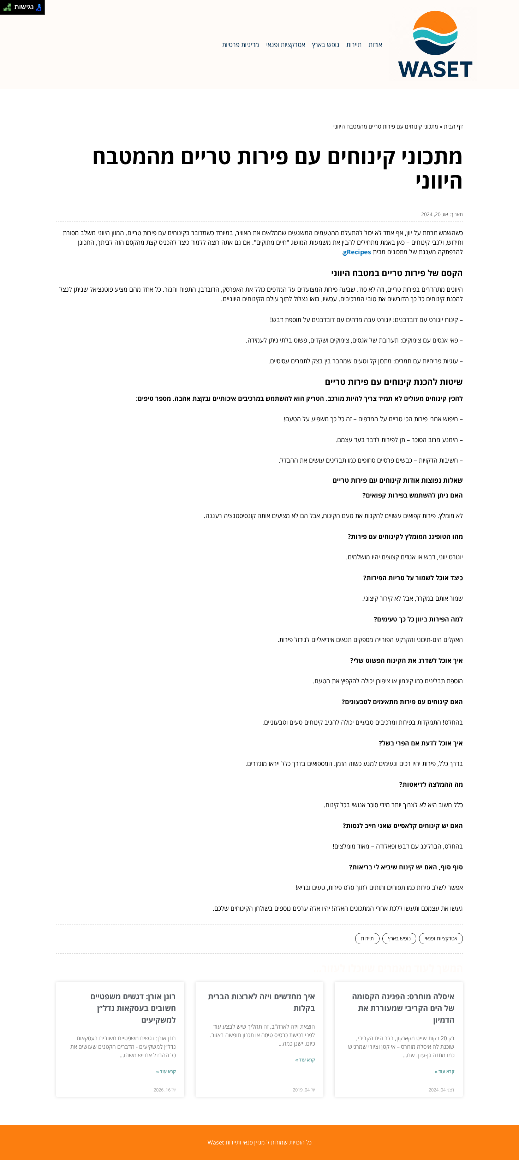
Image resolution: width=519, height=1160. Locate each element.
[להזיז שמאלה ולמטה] (5, 9)
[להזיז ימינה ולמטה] (9, 9)
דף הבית (453, 126)
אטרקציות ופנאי (285, 44)
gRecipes (357, 252)
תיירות (354, 44)
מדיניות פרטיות (240, 44)
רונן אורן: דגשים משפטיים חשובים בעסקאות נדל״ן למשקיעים (133, 1008)
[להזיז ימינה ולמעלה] (9, 5)
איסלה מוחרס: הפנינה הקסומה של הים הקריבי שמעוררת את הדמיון (403, 1008)
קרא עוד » (444, 1071)
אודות (375, 44)
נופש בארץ (325, 44)
